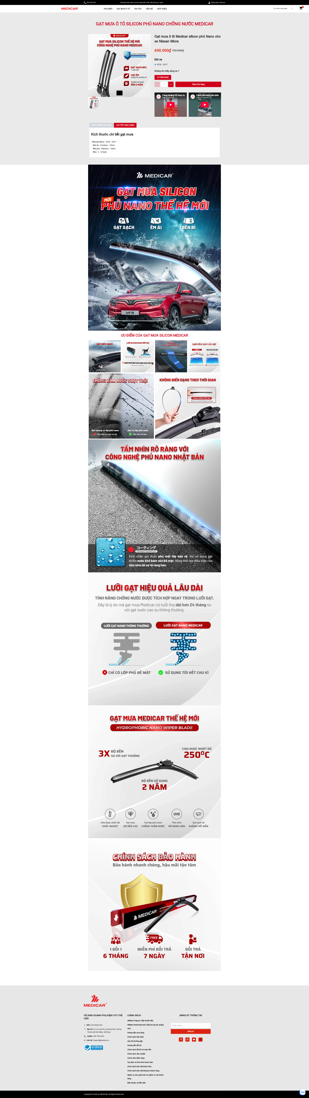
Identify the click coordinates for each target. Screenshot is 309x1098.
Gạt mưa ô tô (123, 9)
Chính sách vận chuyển (136, 1054)
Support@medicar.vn (101, 1040)
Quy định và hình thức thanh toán (140, 1062)
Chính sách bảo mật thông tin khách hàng (143, 1071)
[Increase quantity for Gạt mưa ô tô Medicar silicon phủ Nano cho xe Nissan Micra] (171, 84)
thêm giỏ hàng (198, 84)
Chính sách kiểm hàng (135, 1058)
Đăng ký (222, 2)
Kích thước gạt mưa (102, 125)
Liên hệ (149, 9)
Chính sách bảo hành (135, 1037)
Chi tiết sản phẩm (125, 125)
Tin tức (138, 9)
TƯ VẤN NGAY (163, 77)
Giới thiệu (162, 9)
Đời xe (158, 59)
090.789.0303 (91, 2)
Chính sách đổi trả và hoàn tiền (139, 1050)
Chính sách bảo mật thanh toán (139, 1066)
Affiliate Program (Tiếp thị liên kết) (140, 1021)
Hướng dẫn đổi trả (134, 1045)
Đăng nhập (215, 2)
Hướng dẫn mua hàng (135, 1033)
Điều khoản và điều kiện (136, 1083)
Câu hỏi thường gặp (135, 1041)
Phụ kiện (108, 9)
